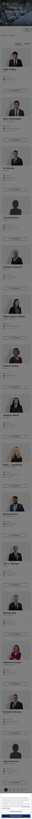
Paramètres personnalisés (16, 811)
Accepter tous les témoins (16, 816)
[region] (16, 806)
